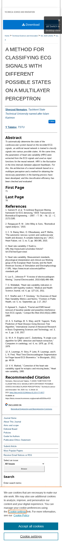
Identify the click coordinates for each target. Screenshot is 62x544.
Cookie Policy (21, 515)
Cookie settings (17, 511)
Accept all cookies (31, 526)
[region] (31, 515)
